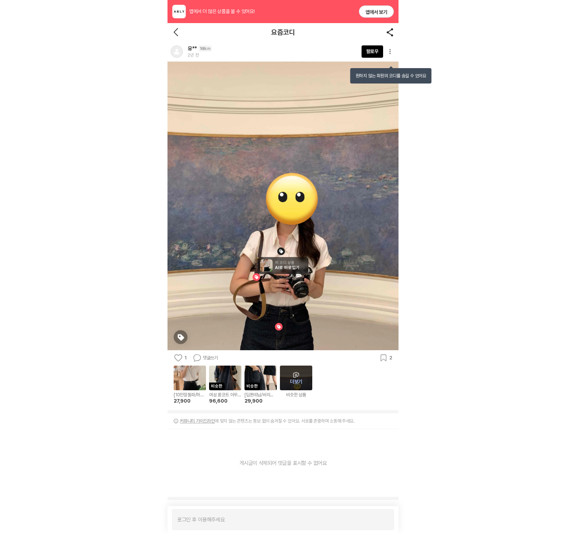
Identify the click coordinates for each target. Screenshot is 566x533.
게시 (384, 519)
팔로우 (372, 51)
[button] (177, 51)
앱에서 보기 (376, 12)
